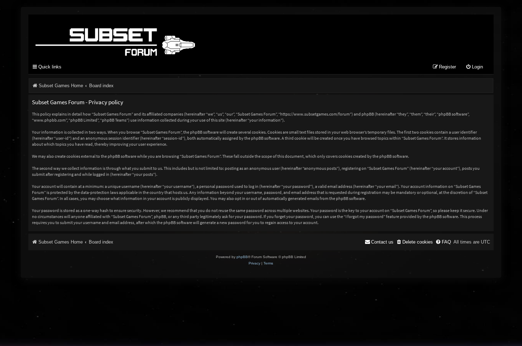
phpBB (242, 257)
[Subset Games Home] (159, 36)
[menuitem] (474, 67)
